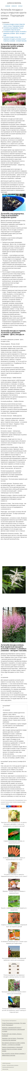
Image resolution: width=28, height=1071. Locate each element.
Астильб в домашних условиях (19, 802)
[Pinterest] (14, 806)
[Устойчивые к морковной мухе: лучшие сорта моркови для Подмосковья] (14, 940)
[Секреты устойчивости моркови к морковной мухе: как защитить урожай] (14, 923)
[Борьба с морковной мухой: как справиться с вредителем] (14, 906)
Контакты (4, 1065)
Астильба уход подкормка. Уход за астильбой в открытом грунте (13, 29)
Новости (14, 6)
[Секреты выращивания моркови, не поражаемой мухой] (14, 839)
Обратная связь (5, 1069)
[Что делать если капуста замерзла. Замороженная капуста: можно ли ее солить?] (14, 873)
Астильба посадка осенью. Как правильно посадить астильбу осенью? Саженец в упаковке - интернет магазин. (15, 39)
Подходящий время (19, 800)
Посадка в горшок (8, 802)
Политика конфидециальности (8, 1067)
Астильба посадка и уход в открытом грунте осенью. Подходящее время (14, 25)
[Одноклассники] (19, 806)
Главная (7, 6)
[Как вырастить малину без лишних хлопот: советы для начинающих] (14, 990)
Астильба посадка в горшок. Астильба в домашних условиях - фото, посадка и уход (14, 33)
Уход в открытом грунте (10, 800)
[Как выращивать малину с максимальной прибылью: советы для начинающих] (14, 956)
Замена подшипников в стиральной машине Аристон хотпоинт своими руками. (12, 1049)
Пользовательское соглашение (12, 1065)
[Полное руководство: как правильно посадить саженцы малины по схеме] (14, 973)
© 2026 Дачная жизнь (6, 1063)
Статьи (20, 6)
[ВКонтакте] (8, 806)
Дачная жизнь (14, 3)
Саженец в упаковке (5, 803)
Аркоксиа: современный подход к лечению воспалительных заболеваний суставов (13, 1029)
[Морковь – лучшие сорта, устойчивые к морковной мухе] (14, 889)
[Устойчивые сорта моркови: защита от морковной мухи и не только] (14, 856)
